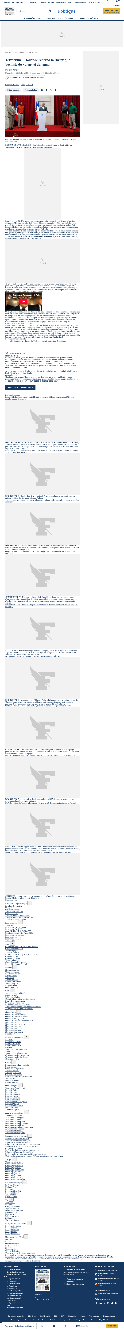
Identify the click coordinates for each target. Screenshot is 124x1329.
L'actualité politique (32, 18)
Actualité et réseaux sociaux (16, 919)
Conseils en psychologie (14, 1002)
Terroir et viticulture (12, 1220)
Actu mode (9, 977)
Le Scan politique (52, 18)
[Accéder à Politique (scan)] (66, 11)
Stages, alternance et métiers (16, 1049)
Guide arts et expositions (14, 1068)
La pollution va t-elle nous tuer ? (17, 1004)
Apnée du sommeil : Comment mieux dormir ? (23, 1006)
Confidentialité (45, 1316)
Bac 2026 (9, 1039)
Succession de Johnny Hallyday (17, 1065)
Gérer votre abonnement (74, 1279)
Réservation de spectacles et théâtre (18, 1076)
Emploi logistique (12, 1103)
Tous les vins (10, 1202)
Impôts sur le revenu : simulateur (17, 1142)
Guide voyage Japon (13, 1177)
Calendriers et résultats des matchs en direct (21, 946)
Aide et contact (94, 1316)
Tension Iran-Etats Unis (14, 911)
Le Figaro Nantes (12, 1229)
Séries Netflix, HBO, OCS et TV (18, 931)
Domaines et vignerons (14, 1210)
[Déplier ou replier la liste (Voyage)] (14, 1159)
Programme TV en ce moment (16, 927)
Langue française (11, 1082)
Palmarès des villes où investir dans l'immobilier (23, 1144)
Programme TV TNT (13, 929)
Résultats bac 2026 (12, 1043)
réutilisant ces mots (57, 331)
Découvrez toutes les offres (75, 1270)
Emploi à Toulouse (12, 1094)
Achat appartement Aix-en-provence (19, 1127)
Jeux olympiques (11, 950)
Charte (82, 1316)
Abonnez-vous (111, 11)
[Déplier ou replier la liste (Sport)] (12, 944)
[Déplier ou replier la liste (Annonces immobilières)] (26, 1112)
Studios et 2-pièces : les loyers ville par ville (21, 1146)
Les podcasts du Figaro (14, 1293)
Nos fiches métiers (12, 1107)
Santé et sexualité (11, 995)
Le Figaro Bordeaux (13, 1225)
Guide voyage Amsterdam (15, 1179)
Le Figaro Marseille (12, 1233)
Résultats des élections (13, 906)
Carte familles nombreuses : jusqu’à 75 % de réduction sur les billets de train (34, 1156)
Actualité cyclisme (12, 952)
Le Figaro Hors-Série (13, 1191)
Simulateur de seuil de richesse (17, 1138)
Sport (7, 944)
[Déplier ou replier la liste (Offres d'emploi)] (20, 1085)
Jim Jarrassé (15, 70)
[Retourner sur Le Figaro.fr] (51, 11)
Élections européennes (88, 18)
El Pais (8, 1241)
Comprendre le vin (12, 1206)
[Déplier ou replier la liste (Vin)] (11, 1200)
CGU (55, 1316)
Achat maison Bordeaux (14, 1128)
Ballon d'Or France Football (16, 964)
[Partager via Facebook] (46, 90)
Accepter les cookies (13, 1261)
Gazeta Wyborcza (12, 1243)
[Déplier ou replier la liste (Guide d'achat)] (18, 1012)
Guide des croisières (13, 1161)
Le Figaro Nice (11, 1231)
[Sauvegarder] (42, 1326)
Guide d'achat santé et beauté (16, 1016)
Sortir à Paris (10, 1078)
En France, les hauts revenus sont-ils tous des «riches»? (26, 1154)
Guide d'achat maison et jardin (16, 1014)
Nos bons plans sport (13, 1030)
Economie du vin (11, 1212)
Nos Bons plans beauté (14, 1032)
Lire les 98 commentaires (20, 387)
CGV (62, 1316)
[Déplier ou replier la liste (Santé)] (12, 990)
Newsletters (80, 2)
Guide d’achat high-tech (14, 1018)
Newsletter (42, 1320)
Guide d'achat (10, 1012)
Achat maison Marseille (14, 1130)
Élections (69, 18)
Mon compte (70, 1282)
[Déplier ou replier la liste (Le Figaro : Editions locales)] (29, 1223)
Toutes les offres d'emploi (15, 1088)
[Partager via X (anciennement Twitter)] (51, 90)
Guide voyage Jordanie (14, 1163)
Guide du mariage (12, 971)
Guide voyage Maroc (13, 1167)
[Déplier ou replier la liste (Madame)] (14, 967)
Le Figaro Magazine (13, 1185)
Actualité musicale (12, 1070)
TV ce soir (9, 925)
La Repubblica (11, 1245)
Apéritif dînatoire (11, 979)
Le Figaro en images (13, 1270)
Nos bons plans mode (13, 1028)
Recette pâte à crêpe (13, 981)
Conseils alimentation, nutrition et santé (20, 999)
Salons (7, 1051)
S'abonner (111, 1326)
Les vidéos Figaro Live (14, 1291)
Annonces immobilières (14, 1115)
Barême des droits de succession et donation (22, 1150)
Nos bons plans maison (14, 1026)
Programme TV (11, 923)
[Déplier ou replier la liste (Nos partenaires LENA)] (25, 1236)
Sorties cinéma (10, 1066)
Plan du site (32, 1316)
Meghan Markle (11, 985)
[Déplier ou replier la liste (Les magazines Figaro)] (25, 1182)
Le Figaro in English (65, 2)
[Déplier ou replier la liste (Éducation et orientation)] (26, 1037)
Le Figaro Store (11, 1303)
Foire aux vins (10, 1214)
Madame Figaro (11, 1187)
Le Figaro (9, 1189)
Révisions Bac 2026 (13, 1041)
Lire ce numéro (43, 1299)
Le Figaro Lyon (11, 1227)
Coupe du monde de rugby (15, 962)
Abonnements (30, 1320)
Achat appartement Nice (14, 1119)
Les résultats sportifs (13, 1298)
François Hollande (12, 85)
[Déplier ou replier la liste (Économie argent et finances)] (29, 1136)
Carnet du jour (11, 1300)
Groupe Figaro (16, 1320)
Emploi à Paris (10, 1090)
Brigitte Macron (11, 975)
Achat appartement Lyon (14, 1125)
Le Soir (8, 1247)
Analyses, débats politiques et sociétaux (20, 917)
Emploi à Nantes (11, 1096)
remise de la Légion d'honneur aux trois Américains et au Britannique (49, 223)
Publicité (53, 1320)
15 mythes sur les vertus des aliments (19, 1008)
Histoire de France (12, 1080)
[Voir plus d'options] (98, 1326)
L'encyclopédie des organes (15, 1001)
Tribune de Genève (12, 1251)
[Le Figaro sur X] (104, 1303)
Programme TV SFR (13, 938)
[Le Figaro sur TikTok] (112, 1303)
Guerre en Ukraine (12, 909)
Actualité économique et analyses (18, 1140)
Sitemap (62, 1320)
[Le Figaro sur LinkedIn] (101, 1303)
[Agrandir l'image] (76, 133)
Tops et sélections (12, 1208)
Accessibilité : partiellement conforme (82, 1320)
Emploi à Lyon (11, 1092)
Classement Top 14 (12, 958)
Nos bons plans (11, 1022)
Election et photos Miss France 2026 (19, 933)
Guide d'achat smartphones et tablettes (19, 1020)
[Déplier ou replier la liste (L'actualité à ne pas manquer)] (29, 903)
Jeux (52, 2)
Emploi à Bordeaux (12, 1097)
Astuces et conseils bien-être (16, 993)
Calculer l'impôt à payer (14, 1148)
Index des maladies (12, 997)
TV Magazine (10, 1194)
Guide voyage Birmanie (14, 1171)
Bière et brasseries (12, 1216)
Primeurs (8, 1204)
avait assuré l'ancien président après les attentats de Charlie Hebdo (38, 337)
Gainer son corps (11, 987)
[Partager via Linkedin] (56, 90)
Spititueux (9, 1218)
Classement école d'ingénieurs (16, 1057)
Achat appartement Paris (14, 1117)
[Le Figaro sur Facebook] (97, 1303)
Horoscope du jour (12, 970)
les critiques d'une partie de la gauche (32, 333)
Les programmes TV (13, 1296)
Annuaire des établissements (16, 1053)
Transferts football (12, 960)
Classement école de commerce (17, 1055)
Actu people (10, 940)
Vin (6, 1200)
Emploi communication (14, 1105)
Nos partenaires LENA (14, 1237)
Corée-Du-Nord (11, 913)
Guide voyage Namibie (14, 1165)
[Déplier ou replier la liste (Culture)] (14, 1062)
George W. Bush (27, 85)
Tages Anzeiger (11, 1249)
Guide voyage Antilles (13, 1175)
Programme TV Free (13, 937)
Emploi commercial (12, 1099)
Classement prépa (12, 1059)
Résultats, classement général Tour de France (22, 954)
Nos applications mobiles (15, 1272)
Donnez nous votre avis (14, 1308)
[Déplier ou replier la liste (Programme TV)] (20, 922)
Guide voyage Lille (12, 1173)
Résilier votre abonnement (75, 1284)
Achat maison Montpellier (15, 1132)
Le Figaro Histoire (12, 1192)
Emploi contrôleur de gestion (16, 1101)
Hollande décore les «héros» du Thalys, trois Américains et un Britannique (37, 341)
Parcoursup (9, 1047)
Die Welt (8, 1239)
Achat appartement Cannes (15, 1121)
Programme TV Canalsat (14, 935)
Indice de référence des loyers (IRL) (19, 1152)
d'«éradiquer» (10, 321)
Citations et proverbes (13, 1074)
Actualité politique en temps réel (17, 915)
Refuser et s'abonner (32, 1260)
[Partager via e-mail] (41, 90)
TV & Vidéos (31, 2)
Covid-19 (8, 907)
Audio (44, 2)
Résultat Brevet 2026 (13, 1045)
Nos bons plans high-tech (15, 1024)
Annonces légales (12, 1109)
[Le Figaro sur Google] (116, 1303)
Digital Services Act (106, 1320)
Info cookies (72, 1316)
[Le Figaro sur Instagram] (108, 1303)
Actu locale (95, 2)
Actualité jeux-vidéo (13, 1072)
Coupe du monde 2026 (14, 948)
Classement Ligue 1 (12, 956)
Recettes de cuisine (12, 973)
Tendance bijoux (11, 983)
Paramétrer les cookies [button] (16, 1316)
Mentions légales (109, 1316)
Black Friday (10, 1033)
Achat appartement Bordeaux (16, 1123)
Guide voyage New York (14, 1169)
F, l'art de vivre (11, 1196)
